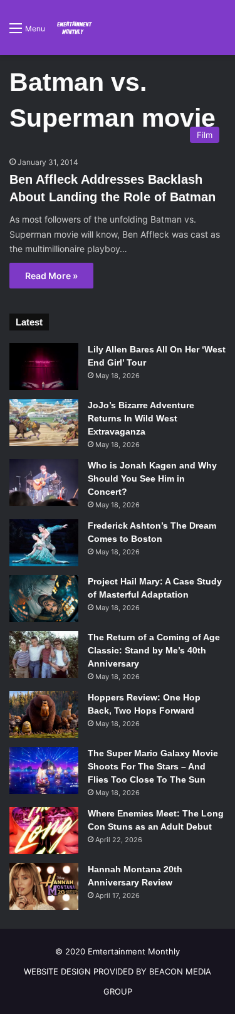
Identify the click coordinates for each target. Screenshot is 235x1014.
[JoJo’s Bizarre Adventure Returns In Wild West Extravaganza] (43, 422)
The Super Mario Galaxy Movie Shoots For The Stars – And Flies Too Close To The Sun (153, 766)
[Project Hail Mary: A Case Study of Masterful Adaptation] (43, 598)
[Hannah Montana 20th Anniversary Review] (43, 886)
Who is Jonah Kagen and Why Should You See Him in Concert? (152, 478)
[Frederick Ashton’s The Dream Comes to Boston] (43, 542)
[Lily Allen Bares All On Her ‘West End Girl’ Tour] (43, 366)
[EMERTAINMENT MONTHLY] (73, 27)
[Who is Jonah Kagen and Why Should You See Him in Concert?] (43, 482)
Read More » (51, 275)
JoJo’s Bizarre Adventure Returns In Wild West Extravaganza (141, 418)
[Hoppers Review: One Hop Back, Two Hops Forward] (43, 714)
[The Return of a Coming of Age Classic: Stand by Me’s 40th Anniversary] (43, 654)
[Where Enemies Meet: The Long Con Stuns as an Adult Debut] (43, 830)
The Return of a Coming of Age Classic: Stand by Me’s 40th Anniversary (154, 650)
